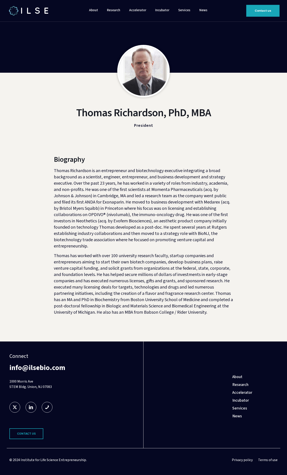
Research (240, 384)
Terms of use (268, 459)
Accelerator (242, 392)
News (237, 416)
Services (239, 408)
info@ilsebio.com (37, 368)
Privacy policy (242, 459)
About (237, 377)
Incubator (240, 400)
